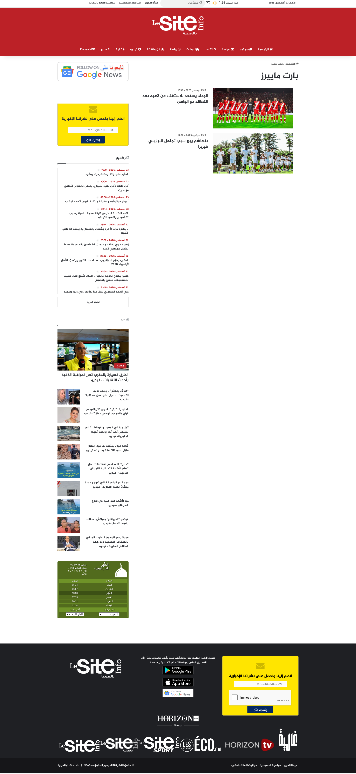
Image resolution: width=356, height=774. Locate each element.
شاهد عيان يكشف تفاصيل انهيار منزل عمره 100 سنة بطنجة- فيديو (107, 448)
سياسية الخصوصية (270, 765)
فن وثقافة (154, 49)
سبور (104, 49)
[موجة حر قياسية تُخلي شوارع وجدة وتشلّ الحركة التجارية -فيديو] (68, 488)
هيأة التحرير (290, 765)
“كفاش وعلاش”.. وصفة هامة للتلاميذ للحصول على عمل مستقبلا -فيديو (107, 395)
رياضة (174, 49)
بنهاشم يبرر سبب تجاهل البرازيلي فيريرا (178, 144)
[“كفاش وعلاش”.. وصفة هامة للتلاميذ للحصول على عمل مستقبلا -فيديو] (68, 396)
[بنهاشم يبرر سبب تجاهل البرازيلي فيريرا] (253, 153)
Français (85, 49)
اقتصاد (209, 49)
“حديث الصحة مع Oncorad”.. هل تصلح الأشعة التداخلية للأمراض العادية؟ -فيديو (108, 468)
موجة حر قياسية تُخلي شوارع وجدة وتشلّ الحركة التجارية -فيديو (107, 484)
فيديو (134, 49)
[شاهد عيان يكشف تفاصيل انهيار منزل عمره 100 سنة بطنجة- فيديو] (68, 451)
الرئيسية (264, 49)
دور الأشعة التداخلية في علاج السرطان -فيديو (110, 503)
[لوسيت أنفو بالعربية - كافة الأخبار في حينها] (178, 25)
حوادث (191, 49)
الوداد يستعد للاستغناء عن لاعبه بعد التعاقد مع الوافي (175, 99)
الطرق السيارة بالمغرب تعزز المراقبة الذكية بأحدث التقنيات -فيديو (95, 377)
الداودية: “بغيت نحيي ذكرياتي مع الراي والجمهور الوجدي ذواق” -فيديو (106, 411)
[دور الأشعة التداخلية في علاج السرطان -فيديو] (68, 506)
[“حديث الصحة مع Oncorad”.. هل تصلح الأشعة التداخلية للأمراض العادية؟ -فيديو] (68, 470)
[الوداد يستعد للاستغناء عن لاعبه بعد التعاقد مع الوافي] (253, 108)
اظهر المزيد (93, 302)
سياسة (226, 49)
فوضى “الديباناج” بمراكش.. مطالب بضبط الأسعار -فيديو (107, 521)
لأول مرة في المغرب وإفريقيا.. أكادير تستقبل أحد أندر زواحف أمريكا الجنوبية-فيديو (107, 432)
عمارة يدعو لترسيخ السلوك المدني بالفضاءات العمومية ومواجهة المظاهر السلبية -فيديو (107, 542)
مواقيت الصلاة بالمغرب (244, 765)
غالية (119, 49)
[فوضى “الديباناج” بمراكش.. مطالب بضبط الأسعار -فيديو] (68, 525)
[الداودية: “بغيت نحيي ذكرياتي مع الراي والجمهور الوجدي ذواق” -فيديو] (68, 415)
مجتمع (244, 49)
